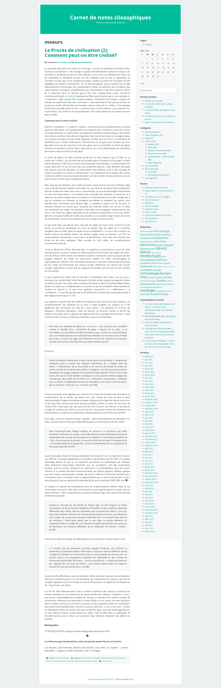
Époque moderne (155, 153)
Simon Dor (149, 322)
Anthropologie (151, 132)
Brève (150, 147)
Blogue (148, 138)
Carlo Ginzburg (163, 234)
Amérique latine (146, 231)
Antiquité (151, 144)
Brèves (151, 172)
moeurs (116, 658)
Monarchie (157, 266)
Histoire (148, 141)
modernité (146, 266)
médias (147, 270)
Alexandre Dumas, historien (156, 187)
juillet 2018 (149, 415)
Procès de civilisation (148, 281)
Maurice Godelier (163, 263)
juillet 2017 (149, 451)
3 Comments (106, 661)
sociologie (70, 661)
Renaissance (61, 661)
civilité (104, 658)
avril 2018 (149, 424)
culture (156, 241)
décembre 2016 (151, 473)
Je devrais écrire (151, 209)
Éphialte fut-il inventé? (154, 101)
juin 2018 (148, 418)
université (145, 294)
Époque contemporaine (157, 150)
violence (94, 661)
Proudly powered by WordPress (101, 679)
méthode (157, 270)
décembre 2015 (151, 510)
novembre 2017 (151, 439)
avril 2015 (149, 525)
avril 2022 (149, 381)
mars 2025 (149, 369)
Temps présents (151, 218)
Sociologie (149, 178)
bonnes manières (86, 658)
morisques (165, 267)
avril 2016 (149, 497)
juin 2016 (148, 491)
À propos (148, 44)
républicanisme (156, 287)
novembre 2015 (151, 513)
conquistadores (146, 241)
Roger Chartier (161, 284)
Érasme (109, 658)
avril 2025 (149, 365)
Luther (153, 263)
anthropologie (161, 231)
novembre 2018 (151, 402)
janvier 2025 (150, 375)
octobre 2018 (150, 405)
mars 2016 (149, 500)
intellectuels (150, 255)
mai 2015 (148, 522)
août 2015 (149, 516)
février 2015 (150, 531)
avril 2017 (149, 461)
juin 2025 (148, 359)
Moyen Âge (152, 162)
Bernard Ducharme (83, 62)
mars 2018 (149, 427)
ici (67, 71)
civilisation (97, 658)
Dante (163, 241)
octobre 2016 (150, 479)
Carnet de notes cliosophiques (110, 17)
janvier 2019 (150, 396)
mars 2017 (149, 464)
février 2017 (150, 467)
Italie (160, 259)
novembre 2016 (151, 476)
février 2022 (150, 387)
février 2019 (150, 393)
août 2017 (149, 448)
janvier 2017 (150, 470)
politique (168, 277)
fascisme (144, 248)
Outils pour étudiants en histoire (158, 215)
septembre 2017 (151, 445)
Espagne (169, 245)
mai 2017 (148, 457)
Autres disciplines (62, 658)
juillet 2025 (149, 356)
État (151, 294)
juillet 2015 (149, 519)
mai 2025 (148, 362)
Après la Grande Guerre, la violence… (160, 122)
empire (160, 245)
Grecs (152, 248)
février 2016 (150, 504)
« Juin (142, 83)
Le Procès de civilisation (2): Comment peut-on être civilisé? (81, 52)
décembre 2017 (151, 436)
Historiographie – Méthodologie (161, 156)
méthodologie (149, 273)
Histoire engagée (152, 206)
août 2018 (149, 411)
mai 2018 (148, 421)
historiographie (156, 253)
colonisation (160, 238)
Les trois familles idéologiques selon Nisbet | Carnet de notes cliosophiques (160, 307)
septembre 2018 (151, 408)
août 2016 (149, 485)
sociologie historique (82, 661)
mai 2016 (148, 494)
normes (53, 661)
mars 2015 (149, 528)
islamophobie (148, 259)
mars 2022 (149, 384)
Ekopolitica (149, 203)
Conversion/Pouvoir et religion (157, 197)
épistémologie (161, 294)
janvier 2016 (150, 507)
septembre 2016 (151, 482)
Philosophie (149, 169)
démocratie (148, 245)
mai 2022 (148, 378)
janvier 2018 (150, 433)
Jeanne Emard (150, 212)
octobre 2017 (150, 442)
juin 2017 (148, 454)
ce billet (69, 96)
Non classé (149, 166)
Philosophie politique (156, 175)
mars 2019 (149, 390)
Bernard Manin (147, 234)
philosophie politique (155, 277)
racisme (170, 281)
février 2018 (150, 430)
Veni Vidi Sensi (150, 221)
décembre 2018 (151, 399)
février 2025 (150, 372)
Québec (161, 280)
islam (164, 256)
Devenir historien (152, 200)
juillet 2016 (149, 488)
